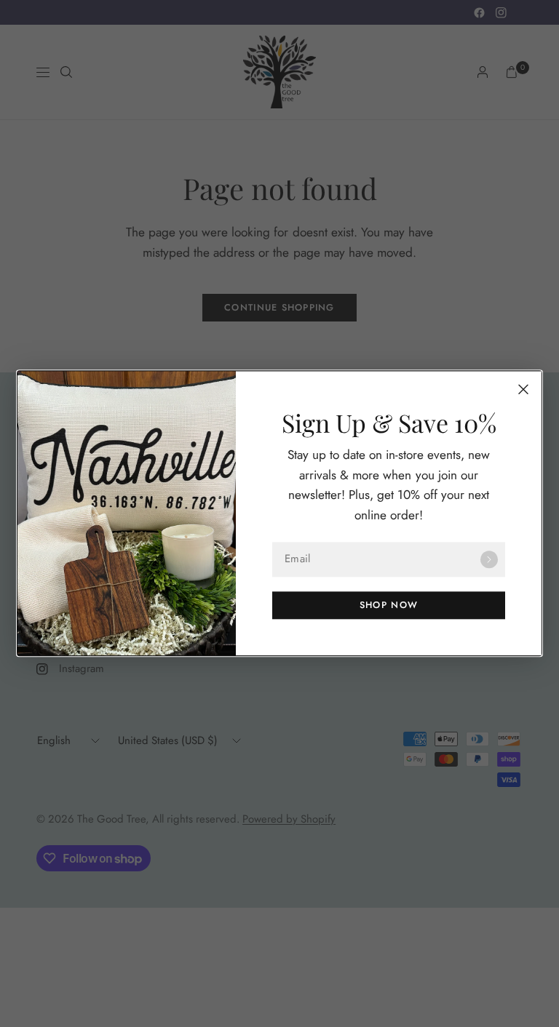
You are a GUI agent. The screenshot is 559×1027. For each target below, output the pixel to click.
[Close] (523, 389)
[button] (388, 606)
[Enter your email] (489, 560)
